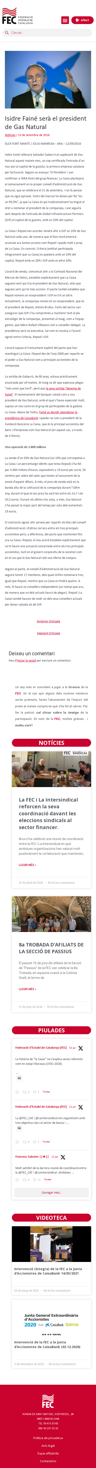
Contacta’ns (48, 1461)
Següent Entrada (48, 633)
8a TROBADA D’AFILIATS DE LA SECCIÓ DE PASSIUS (51, 948)
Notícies (10, 135)
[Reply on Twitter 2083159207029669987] (18, 1093)
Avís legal (48, 1445)
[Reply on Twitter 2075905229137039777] (18, 1180)
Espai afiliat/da (48, 1453)
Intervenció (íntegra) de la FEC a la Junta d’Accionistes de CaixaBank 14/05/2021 (48, 1271)
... (17, 1073)
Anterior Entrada (48, 621)
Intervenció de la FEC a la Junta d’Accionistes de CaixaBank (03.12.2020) (47, 1344)
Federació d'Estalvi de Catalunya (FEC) (41, 1047)
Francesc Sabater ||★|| (32, 1156)
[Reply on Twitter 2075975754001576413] (18, 1142)
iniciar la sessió (26, 660)
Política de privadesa (48, 1438)
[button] (65, 20)
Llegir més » (27, 865)
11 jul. (72, 1107)
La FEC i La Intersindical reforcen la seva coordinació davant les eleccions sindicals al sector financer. (48, 813)
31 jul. (72, 1048)
